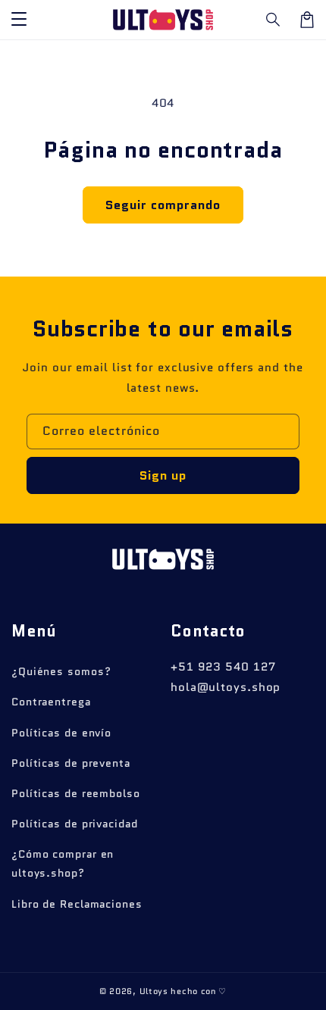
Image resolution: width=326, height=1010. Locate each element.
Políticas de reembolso (75, 793)
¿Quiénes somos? (61, 671)
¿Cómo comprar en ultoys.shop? (62, 863)
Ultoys (153, 991)
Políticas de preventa (70, 763)
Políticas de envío (61, 732)
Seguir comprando (163, 205)
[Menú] (19, 19)
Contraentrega (51, 701)
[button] (273, 19)
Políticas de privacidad (74, 823)
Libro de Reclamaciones (77, 904)
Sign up (163, 475)
